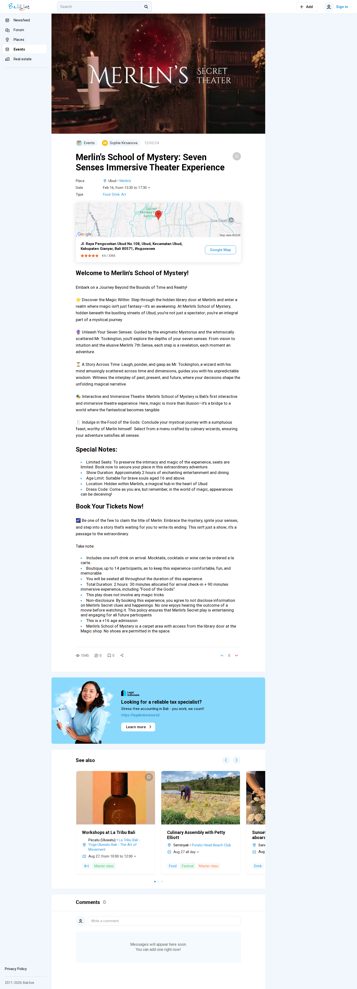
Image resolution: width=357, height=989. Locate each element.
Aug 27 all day (184, 852)
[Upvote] (222, 655)
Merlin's (125, 181)
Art (123, 194)
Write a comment (105, 921)
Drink (116, 194)
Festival (188, 866)
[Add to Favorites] (237, 156)
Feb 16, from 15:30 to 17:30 (125, 187)
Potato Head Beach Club (211, 845)
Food (106, 194)
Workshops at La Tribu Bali (108, 832)
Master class (104, 866)
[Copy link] (122, 655)
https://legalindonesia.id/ (140, 715)
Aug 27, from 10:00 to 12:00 (110, 856)
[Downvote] (236, 655)
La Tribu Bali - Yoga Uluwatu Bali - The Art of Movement (114, 845)
